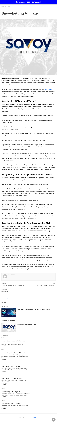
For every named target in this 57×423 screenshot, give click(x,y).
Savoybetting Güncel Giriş (26, 324)
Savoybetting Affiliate (6, 298)
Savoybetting (48, 89)
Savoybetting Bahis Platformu (11, 366)
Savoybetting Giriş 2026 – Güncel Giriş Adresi (33, 309)
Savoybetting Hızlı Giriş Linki (10, 391)
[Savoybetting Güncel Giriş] (8, 327)
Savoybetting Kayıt (8, 320)
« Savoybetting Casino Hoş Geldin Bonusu (13, 285)
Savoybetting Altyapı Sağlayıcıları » (46, 285)
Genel (9, 6)
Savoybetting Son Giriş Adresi (11, 403)
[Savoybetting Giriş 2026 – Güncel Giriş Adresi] (8, 312)
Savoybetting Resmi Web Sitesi (11, 378)
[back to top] (54, 420)
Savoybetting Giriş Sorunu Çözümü (13, 353)
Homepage (3, 6)
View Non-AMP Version (33, 417)
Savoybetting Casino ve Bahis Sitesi (13, 341)
